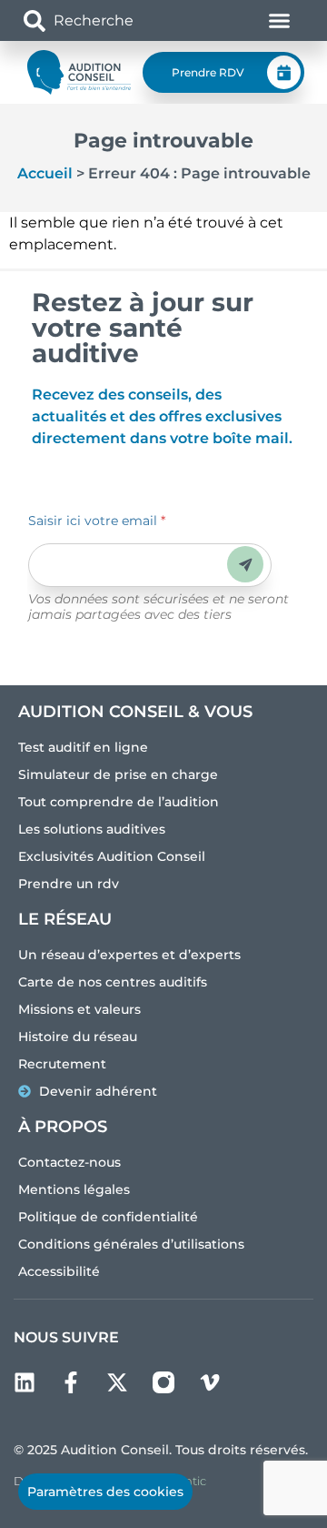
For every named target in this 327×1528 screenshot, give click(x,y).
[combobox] (114, 20)
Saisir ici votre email (96, 520)
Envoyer (246, 565)
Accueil (45, 173)
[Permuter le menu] (279, 20)
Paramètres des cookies (105, 1491)
